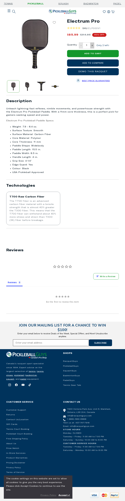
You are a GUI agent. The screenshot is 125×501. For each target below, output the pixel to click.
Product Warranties (17, 458)
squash (10, 379)
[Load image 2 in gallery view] (27, 86)
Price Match (12, 448)
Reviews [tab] (12, 282)
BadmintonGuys (71, 376)
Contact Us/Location (17, 420)
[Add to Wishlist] (54, 22)
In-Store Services (15, 453)
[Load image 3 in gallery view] (41, 86)
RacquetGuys (70, 361)
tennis (32, 371)
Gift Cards (12, 424)
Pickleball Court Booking (19, 434)
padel (23, 379)
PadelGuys (69, 380)
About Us (11, 444)
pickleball (19, 375)
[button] (9, 15)
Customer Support (16, 410)
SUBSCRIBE (100, 343)
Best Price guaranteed (96, 81)
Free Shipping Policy (17, 439)
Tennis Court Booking (17, 429)
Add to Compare (93, 63)
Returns (10, 415)
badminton (31, 375)
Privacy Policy (13, 468)
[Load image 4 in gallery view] (55, 86)
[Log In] (108, 11)
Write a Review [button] (108, 276)
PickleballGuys (71, 366)
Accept (64, 495)
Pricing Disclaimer (15, 463)
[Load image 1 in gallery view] (13, 86)
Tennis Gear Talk (72, 385)
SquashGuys (70, 371)
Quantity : (72, 45)
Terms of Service (15, 472)
